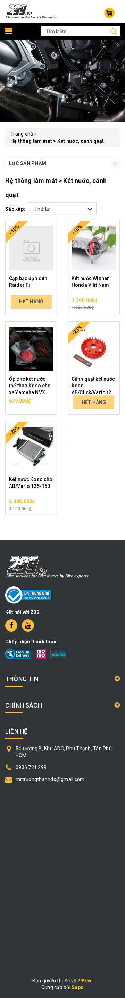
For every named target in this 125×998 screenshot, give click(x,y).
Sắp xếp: (15, 209)
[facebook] (11, 625)
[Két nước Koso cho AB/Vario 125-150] (31, 449)
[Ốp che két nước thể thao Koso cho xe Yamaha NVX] (31, 348)
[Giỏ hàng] (109, 13)
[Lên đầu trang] (114, 693)
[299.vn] (31, 11)
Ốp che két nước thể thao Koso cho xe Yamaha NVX (30, 385)
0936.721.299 (31, 767)
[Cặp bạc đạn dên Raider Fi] (31, 248)
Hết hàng (31, 301)
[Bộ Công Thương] (28, 595)
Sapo (78, 987)
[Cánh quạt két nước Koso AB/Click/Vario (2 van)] (94, 348)
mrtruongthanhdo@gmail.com (50, 779)
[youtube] (28, 625)
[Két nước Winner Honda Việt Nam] (94, 248)
